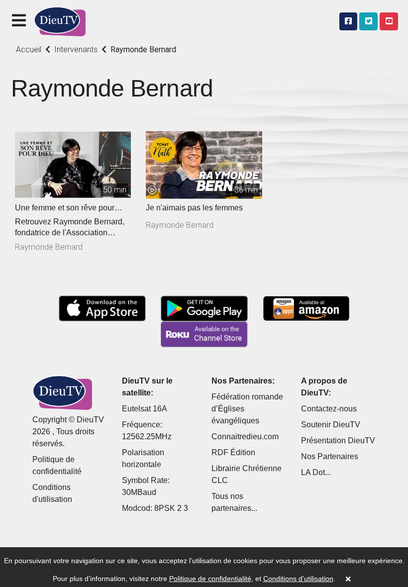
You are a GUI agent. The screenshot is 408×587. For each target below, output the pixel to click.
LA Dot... (316, 472)
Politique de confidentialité (210, 579)
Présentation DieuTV (338, 440)
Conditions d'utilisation (298, 579)
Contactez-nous (329, 408)
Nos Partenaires (329, 456)
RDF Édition (233, 452)
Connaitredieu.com (245, 436)
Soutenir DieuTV (330, 424)
